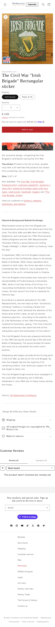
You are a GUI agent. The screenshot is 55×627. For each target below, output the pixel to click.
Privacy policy (14, 622)
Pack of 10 (27, 97)
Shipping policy (43, 622)
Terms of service (28, 622)
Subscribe (32, 4)
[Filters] (2, 468)
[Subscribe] (47, 508)
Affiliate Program (25, 571)
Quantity (5, 103)
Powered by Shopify (30, 618)
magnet (36, 192)
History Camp (24, 594)
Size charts (23, 543)
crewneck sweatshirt (28, 185)
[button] (5, 4)
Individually (10, 97)
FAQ (19, 560)
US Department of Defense (23, 395)
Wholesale (22, 566)
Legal (20, 577)
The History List (17, 618)
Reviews (21, 537)
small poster (14, 192)
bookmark (26, 192)
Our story (22, 583)
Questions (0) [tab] (41, 460)
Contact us (23, 606)
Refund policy (46, 618)
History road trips (26, 589)
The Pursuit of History (27, 600)
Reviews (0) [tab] (14, 460)
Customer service (26, 554)
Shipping (5, 117)
